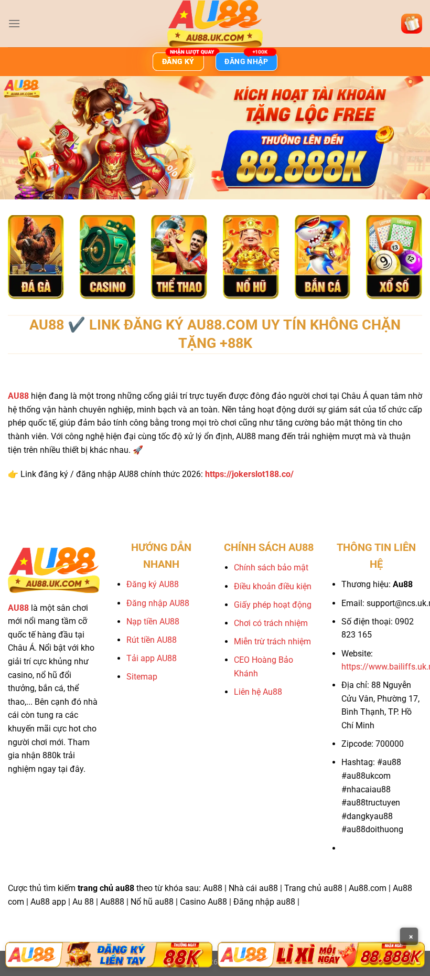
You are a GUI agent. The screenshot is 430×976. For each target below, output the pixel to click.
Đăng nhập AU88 (157, 603)
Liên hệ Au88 (258, 692)
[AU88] (108, 955)
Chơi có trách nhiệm (271, 623)
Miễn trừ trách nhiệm (272, 641)
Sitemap (141, 677)
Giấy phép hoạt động (272, 605)
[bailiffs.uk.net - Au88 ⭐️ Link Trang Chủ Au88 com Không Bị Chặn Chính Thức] (215, 23)
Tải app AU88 (151, 658)
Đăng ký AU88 (152, 584)
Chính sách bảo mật (271, 567)
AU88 (18, 396)
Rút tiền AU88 (151, 640)
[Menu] (14, 23)
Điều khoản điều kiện (272, 586)
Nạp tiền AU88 (152, 622)
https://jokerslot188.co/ (249, 474)
